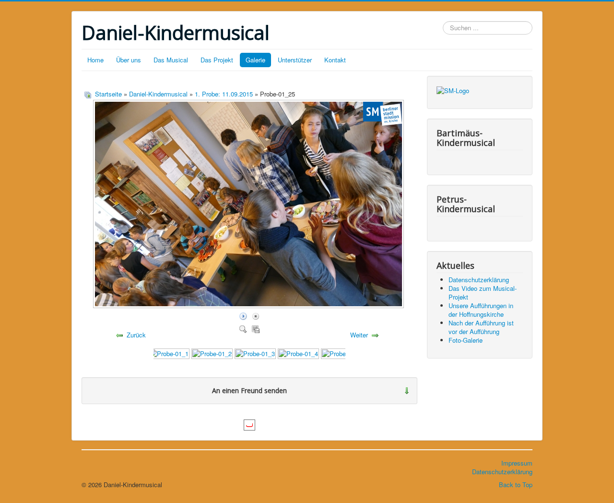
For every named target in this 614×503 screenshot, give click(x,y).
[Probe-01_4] (298, 353)
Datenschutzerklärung (502, 471)
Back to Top (515, 484)
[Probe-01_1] (168, 353)
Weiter (359, 334)
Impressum (516, 462)
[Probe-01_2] (212, 353)
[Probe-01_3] (255, 353)
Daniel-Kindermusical (158, 93)
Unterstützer (295, 59)
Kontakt (335, 59)
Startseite (108, 93)
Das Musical (171, 59)
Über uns (128, 59)
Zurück (136, 334)
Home (95, 59)
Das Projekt (217, 59)
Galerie (255, 59)
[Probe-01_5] (341, 353)
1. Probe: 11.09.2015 (224, 93)
